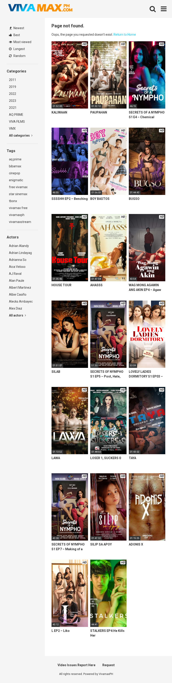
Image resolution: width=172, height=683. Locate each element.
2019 (12, 87)
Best (16, 35)
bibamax (15, 166)
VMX (12, 128)
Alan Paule (16, 280)
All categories (19, 135)
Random (19, 56)
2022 (12, 94)
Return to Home (125, 34)
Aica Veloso (17, 266)
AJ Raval (15, 273)
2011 (12, 80)
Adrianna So (17, 260)
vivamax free (18, 208)
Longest (19, 49)
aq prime (15, 159)
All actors (16, 315)
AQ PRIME (16, 114)
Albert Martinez (20, 287)
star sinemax (18, 194)
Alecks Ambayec (21, 301)
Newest (18, 28)
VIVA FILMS (17, 121)
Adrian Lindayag (20, 253)
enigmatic (16, 180)
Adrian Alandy (19, 246)
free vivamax (18, 187)
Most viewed (22, 42)
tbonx (13, 201)
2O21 (13, 107)
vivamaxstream (20, 222)
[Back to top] (157, 669)
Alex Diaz (15, 308)
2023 (12, 101)
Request (108, 665)
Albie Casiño (17, 294)
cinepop (14, 173)
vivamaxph (16, 215)
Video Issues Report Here (76, 665)
